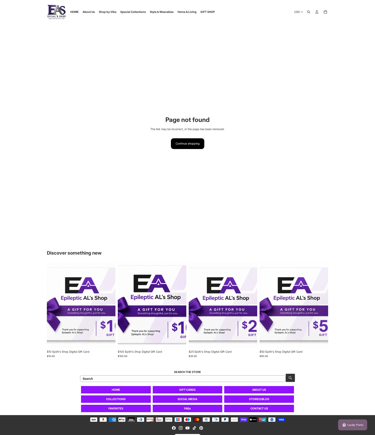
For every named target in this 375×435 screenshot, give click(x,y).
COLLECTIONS (116, 399)
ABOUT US (259, 389)
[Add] (109, 341)
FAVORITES (115, 408)
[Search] (308, 12)
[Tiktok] (194, 428)
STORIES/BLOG (259, 399)
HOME (116, 389)
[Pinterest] (201, 428)
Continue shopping (188, 143)
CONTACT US (259, 408)
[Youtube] (187, 428)
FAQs (187, 408)
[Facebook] (173, 428)
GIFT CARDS (187, 389)
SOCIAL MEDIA (187, 399)
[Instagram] (180, 428)
